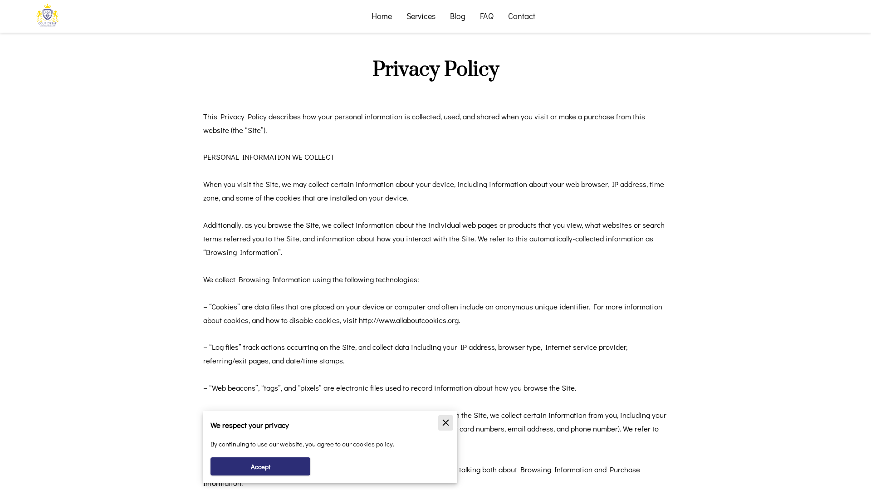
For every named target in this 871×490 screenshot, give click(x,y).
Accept (260, 466)
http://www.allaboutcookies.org (409, 320)
